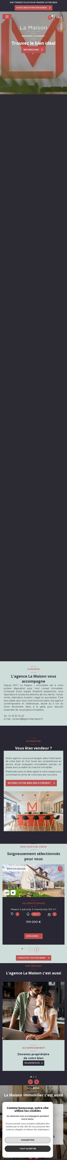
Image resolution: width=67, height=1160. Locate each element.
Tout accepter (27, 1148)
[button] (36, 949)
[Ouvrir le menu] (7, 16)
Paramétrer (27, 1140)
